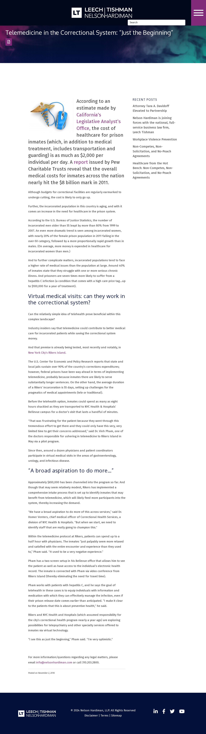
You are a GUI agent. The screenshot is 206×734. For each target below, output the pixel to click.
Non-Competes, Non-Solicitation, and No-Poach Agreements (152, 151)
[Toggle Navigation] (198, 13)
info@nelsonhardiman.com (54, 662)
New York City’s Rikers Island (46, 352)
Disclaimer (91, 715)
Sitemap (116, 715)
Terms (104, 715)
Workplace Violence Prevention (155, 139)
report (81, 162)
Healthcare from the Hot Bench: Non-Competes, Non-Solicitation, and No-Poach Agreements (153, 170)
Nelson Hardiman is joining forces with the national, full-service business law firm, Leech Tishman (154, 125)
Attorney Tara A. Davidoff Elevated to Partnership (151, 108)
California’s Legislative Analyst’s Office (98, 121)
